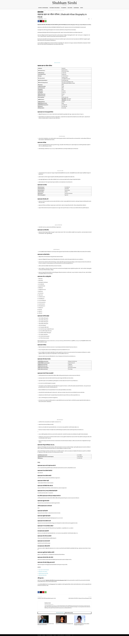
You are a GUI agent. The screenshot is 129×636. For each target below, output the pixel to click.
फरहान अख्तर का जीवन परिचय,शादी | (44, 569)
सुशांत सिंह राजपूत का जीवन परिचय (43, 573)
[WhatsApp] (46, 21)
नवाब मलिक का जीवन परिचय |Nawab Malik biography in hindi (47, 598)
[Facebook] (39, 21)
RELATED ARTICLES (60, 612)
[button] (90, 7)
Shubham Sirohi (40, 18)
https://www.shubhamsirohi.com (49, 604)
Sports (81, 7)
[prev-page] (38, 626)
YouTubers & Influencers (54, 7)
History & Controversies (43, 7)
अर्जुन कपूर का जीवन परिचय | (43, 575)
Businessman (76, 7)
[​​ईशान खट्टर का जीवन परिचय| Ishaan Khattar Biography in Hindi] (64, 619)
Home (38, 10)
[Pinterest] (43, 21)
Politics (41, 10)
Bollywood (70, 7)
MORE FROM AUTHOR (69, 612)
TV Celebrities (63, 7)
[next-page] (39, 626)
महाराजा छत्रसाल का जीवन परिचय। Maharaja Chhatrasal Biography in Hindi (80, 598)
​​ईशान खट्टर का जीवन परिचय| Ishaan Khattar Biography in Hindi (64, 623)
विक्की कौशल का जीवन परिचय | (43, 571)
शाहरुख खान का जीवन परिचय (57, 62)
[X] (41, 21)
